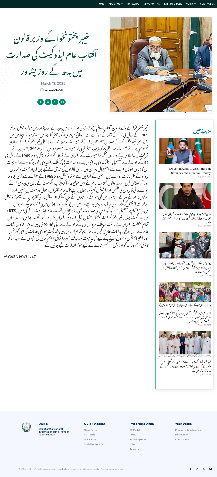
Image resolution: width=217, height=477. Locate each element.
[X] (48, 102)
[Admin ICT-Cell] (42, 90)
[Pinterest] (55, 102)
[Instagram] (197, 468)
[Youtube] (210, 468)
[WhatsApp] (62, 102)
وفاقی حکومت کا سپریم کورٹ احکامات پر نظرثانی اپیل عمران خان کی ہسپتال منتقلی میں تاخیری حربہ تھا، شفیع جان (187, 217)
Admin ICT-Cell (54, 90)
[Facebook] (40, 102)
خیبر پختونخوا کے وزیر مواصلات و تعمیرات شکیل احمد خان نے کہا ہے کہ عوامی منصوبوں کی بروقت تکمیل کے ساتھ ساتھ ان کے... (185, 365)
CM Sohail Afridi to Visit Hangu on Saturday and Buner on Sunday (190, 170)
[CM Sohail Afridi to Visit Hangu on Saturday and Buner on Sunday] (185, 151)
